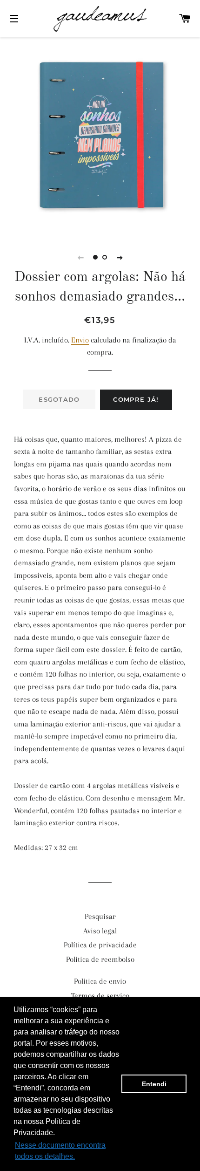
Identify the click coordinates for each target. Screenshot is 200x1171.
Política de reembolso (100, 959)
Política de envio (100, 981)
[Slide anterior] (80, 257)
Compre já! (136, 399)
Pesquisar (100, 916)
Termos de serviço (100, 995)
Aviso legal (100, 930)
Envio (80, 340)
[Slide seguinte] (119, 257)
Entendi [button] (154, 1084)
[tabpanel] (100, 135)
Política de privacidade (100, 944)
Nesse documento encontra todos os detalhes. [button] (60, 1150)
